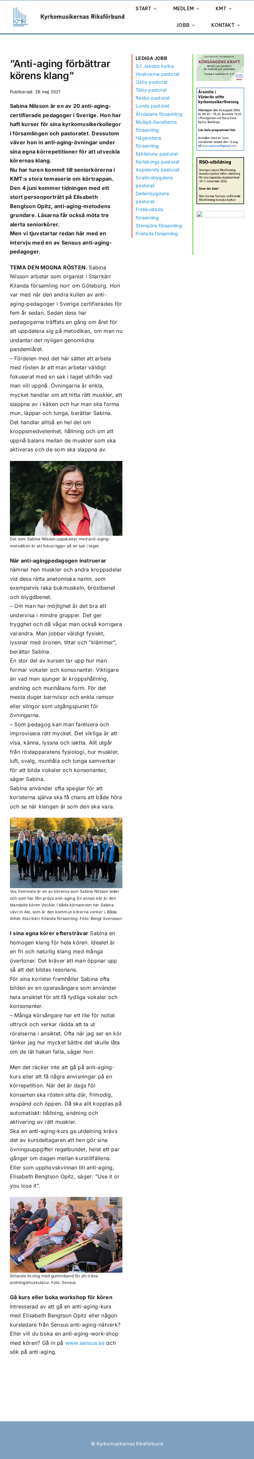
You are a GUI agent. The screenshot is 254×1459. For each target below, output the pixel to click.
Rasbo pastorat (153, 98)
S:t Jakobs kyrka (155, 66)
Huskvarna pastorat (158, 74)
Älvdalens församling (159, 114)
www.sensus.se (85, 1343)
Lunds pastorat (152, 106)
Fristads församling (157, 233)
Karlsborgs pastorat (158, 161)
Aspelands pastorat (157, 169)
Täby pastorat (151, 90)
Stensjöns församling (159, 225)
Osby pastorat (152, 82)
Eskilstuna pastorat (157, 154)
